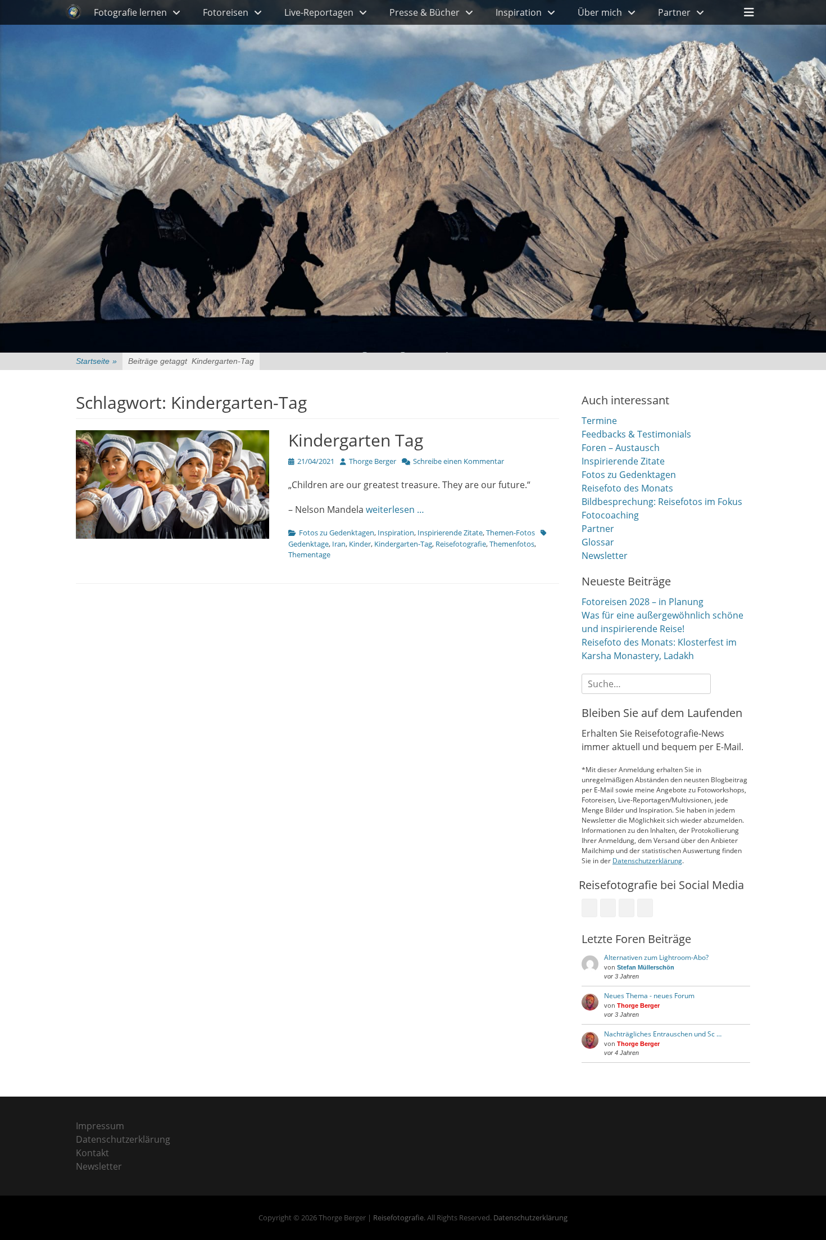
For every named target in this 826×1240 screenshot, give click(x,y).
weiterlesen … (395, 509)
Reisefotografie (460, 544)
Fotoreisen (225, 12)
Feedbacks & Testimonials (636, 434)
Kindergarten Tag (355, 440)
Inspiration (519, 12)
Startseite (96, 361)
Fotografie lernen (130, 12)
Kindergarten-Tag (403, 544)
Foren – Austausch (621, 447)
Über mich (600, 12)
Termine (599, 420)
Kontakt (92, 1153)
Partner (674, 12)
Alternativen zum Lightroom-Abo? (656, 957)
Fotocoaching (610, 515)
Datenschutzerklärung (647, 860)
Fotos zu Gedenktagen (336, 532)
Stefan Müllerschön (645, 967)
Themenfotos (511, 544)
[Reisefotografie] (74, 12)
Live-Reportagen (318, 12)
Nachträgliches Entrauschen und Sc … (662, 1034)
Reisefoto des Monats (627, 488)
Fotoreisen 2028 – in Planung (643, 602)
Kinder (360, 544)
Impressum (100, 1126)
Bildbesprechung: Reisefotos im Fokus (662, 501)
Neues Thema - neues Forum (649, 995)
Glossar (598, 542)
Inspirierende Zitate (450, 532)
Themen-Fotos (510, 532)
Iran (339, 544)
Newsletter (605, 555)
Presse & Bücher (424, 12)
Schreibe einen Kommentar (458, 461)
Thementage (309, 554)
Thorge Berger (372, 461)
